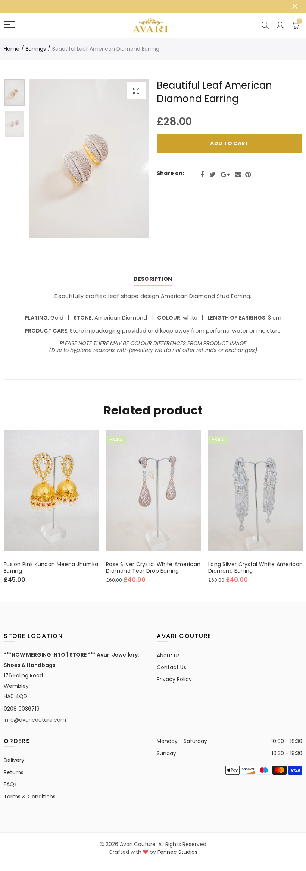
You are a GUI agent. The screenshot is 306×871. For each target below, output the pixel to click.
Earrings (36, 49)
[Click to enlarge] (136, 90)
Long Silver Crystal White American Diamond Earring (255, 567)
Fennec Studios (177, 852)
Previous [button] (49, 158)
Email (238, 174)
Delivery (14, 760)
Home (11, 49)
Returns (14, 772)
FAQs (10, 784)
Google (225, 174)
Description (153, 279)
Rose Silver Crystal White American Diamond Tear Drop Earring (153, 567)
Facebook (202, 174)
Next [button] (129, 158)
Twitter (212, 174)
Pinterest (248, 174)
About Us (168, 655)
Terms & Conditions (30, 796)
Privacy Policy (174, 679)
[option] (89, 158)
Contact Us (171, 667)
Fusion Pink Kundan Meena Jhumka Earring (51, 567)
